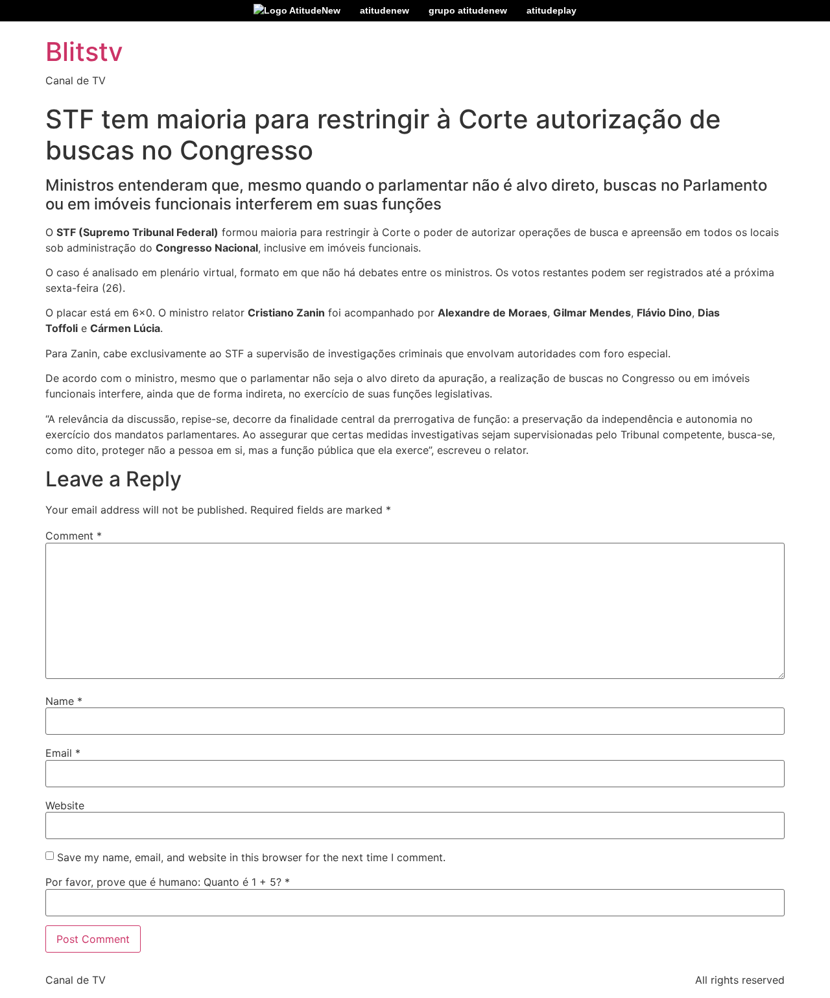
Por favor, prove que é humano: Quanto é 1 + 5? (167, 882)
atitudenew (384, 10)
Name (63, 701)
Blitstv (84, 51)
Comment (73, 535)
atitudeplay (551, 10)
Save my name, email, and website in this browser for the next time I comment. (251, 857)
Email (62, 753)
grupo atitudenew (468, 10)
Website (64, 805)
